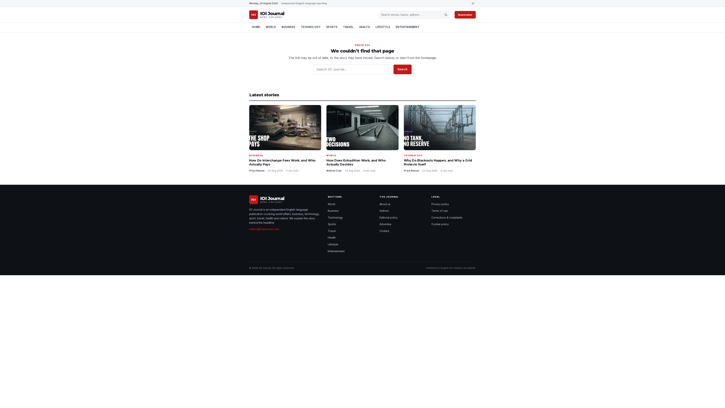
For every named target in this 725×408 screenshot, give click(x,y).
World (271, 27)
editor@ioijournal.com (264, 229)
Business (288, 27)
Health (364, 27)
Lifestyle (383, 27)
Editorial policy (388, 217)
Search (402, 69)
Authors (384, 210)
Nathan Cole (334, 170)
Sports (331, 27)
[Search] (446, 15)
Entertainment (408, 27)
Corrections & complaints (446, 217)
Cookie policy (440, 224)
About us (384, 204)
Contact (384, 231)
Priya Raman (257, 170)
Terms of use (439, 210)
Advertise (385, 224)
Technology (311, 27)
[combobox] (411, 15)
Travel (348, 27)
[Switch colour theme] (473, 3)
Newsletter (465, 14)
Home (256, 27)
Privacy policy (440, 204)
